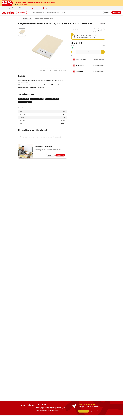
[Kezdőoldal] (19, 19)
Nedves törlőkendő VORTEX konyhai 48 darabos (89, 35)
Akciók (4, 8)
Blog (8, 8)
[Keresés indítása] (30, 12)
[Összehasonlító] (99, 30)
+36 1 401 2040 (37, 8)
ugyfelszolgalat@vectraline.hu (53, 8)
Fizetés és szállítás (17, 8)
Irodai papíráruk (27, 18)
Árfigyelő (42, 70)
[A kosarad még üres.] (96, 12)
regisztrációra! (23, 4)
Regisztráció (116, 12)
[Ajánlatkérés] (94, 30)
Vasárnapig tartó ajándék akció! (85, 37)
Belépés (106, 12)
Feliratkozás (83, 411)
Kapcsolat (27, 8)
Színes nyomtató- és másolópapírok (44, 18)
